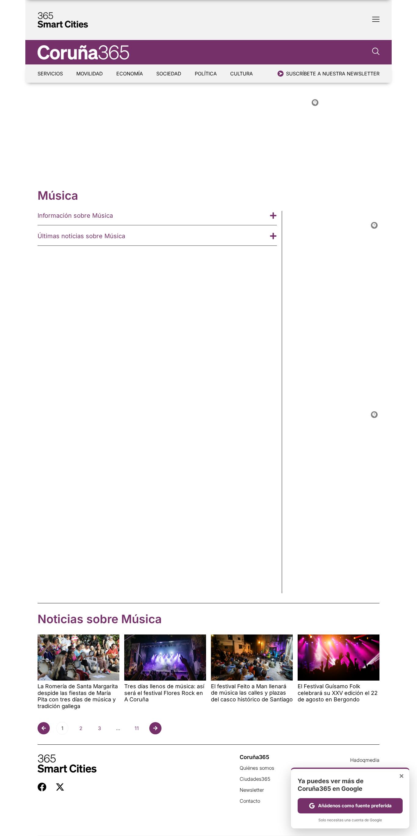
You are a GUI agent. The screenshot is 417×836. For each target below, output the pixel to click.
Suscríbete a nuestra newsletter (332, 74)
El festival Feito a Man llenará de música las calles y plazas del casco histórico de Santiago (252, 693)
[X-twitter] (60, 787)
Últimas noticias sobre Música (81, 236)
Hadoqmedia (364, 760)
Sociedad (168, 74)
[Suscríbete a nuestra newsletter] (280, 74)
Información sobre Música (75, 215)
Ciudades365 (255, 779)
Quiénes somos (257, 768)
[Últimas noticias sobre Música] (273, 236)
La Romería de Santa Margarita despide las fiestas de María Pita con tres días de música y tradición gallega (78, 696)
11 (138, 726)
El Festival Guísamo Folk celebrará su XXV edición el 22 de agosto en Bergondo (338, 693)
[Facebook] (42, 787)
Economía (129, 74)
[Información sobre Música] (273, 215)
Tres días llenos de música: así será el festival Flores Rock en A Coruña (164, 693)
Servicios (50, 74)
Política (206, 74)
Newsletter (252, 790)
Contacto (250, 801)
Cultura (241, 74)
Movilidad (89, 74)
